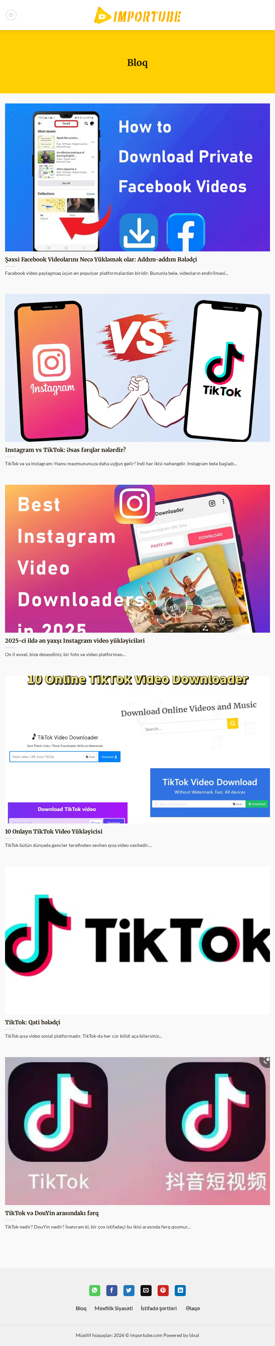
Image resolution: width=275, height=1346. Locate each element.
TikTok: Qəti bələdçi (32, 1022)
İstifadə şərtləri (159, 1308)
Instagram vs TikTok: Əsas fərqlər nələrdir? (65, 450)
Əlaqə (193, 1308)
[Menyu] (11, 15)
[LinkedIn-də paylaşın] (180, 1290)
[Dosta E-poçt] (146, 1290)
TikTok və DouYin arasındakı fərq (52, 1213)
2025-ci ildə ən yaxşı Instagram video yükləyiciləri (75, 640)
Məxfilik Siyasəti (114, 1308)
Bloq (81, 1308)
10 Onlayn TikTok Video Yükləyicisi (54, 831)
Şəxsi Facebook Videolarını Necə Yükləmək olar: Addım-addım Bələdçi (101, 259)
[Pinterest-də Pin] (163, 1290)
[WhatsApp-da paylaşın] (94, 1290)
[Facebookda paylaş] (111, 1290)
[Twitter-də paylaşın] (128, 1290)
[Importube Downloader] (137, 15)
